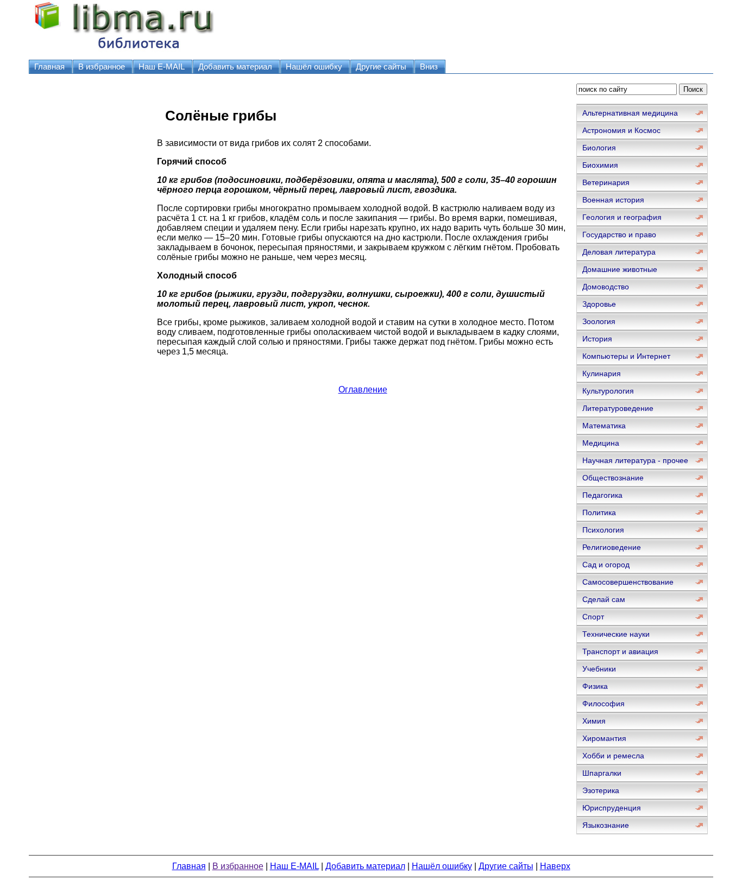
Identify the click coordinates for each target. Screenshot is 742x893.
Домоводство (605, 286)
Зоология (598, 321)
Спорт (593, 616)
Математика (604, 425)
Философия (603, 703)
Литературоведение (617, 408)
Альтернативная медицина (630, 113)
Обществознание (613, 477)
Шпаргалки (601, 773)
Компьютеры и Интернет (626, 356)
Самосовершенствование (628, 582)
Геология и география (622, 217)
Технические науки (616, 634)
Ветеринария (606, 182)
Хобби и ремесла (613, 755)
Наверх (555, 866)
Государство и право (619, 234)
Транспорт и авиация (620, 651)
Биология (599, 147)
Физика (595, 686)
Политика (599, 512)
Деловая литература (619, 252)
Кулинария (601, 373)
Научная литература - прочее (635, 460)
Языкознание (605, 825)
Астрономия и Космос (621, 130)
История (597, 338)
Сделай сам (603, 599)
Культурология (608, 391)
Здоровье (599, 304)
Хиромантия (604, 738)
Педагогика (602, 495)
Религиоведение (611, 547)
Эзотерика (600, 790)
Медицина (600, 443)
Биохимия (600, 165)
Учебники (599, 668)
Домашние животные (619, 269)
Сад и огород (606, 564)
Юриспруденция (611, 807)
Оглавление (362, 389)
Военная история (613, 199)
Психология (603, 529)
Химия (594, 721)
